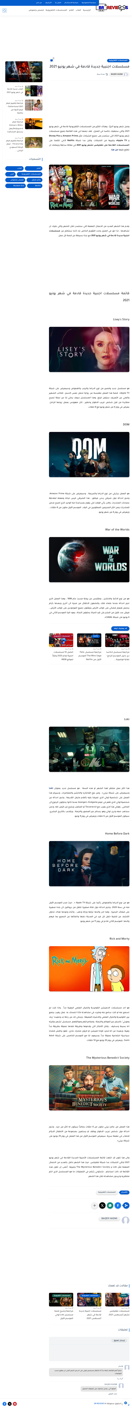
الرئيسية (87, 10)
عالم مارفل (36, 180)
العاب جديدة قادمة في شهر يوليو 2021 (15, 91)
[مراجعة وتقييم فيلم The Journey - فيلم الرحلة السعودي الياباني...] (33, 142)
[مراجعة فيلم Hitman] (33, 123)
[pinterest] (15, 1404)
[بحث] (4, 10)
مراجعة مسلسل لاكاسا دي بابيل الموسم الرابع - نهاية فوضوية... (117, 656)
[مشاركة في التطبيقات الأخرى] (94, 1205)
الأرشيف (48, 3)
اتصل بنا (58, 3)
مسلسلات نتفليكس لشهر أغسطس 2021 (119, 1313)
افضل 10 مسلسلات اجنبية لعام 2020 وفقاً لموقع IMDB (62, 656)
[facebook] (4, 1404)
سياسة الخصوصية (89, 3)
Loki (51, 788)
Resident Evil (18, 186)
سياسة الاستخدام (71, 3)
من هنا (114, 150)
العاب (78, 10)
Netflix (38, 186)
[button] (118, 1205)
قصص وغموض (36, 10)
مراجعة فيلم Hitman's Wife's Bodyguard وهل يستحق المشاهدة (15, 127)
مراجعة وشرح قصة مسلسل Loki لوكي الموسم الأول (63, 1315)
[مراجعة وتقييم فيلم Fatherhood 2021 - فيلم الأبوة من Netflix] (33, 105)
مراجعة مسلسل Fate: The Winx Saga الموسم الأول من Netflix (90, 656)
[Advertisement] (66, 39)
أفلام (71, 10)
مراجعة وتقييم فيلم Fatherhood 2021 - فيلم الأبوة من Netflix (14, 108)
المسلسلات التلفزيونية (56, 10)
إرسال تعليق (119, 1341)
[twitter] (10, 1404)
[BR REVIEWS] (112, 7)
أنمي (12, 174)
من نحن (39, 3)
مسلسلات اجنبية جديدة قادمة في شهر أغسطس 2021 (90, 1315)
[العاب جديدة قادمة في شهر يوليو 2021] (33, 90)
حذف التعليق (112, 1394)
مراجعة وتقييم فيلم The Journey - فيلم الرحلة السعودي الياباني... (14, 146)
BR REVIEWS (99, 1404)
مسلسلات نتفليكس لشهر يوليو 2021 (25, 76)
